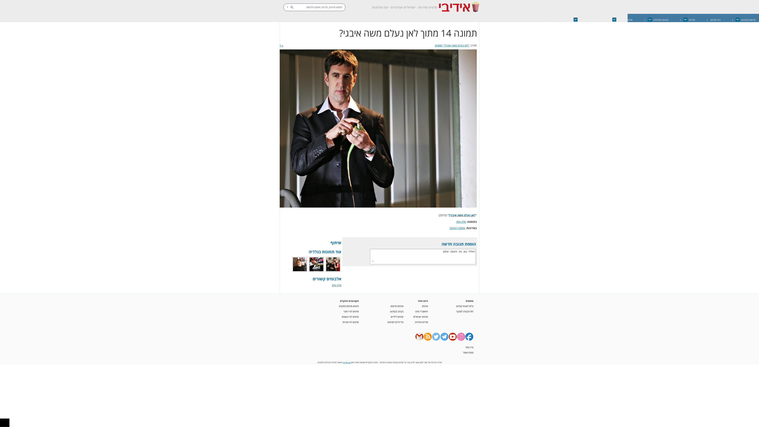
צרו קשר (469, 347)
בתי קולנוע (715, 20)
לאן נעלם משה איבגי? (462, 215)
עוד (535, 20)
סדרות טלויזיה (421, 322)
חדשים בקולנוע (748, 20)
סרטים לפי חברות (351, 322)
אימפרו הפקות (457, 228)
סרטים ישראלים (625, 20)
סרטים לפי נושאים (350, 316)
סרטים (425, 306)
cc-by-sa (346, 362)
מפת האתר (468, 352)
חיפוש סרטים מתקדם (349, 306)
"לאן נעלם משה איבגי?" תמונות (452, 45)
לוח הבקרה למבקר (464, 311)
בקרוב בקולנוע (396, 311)
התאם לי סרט (421, 311)
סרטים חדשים (397, 306)
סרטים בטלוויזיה (660, 20)
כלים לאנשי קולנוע (464, 306)
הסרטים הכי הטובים (588, 20)
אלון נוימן (461, 222)
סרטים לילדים (397, 316)
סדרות (692, 20)
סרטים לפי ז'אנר (351, 311)
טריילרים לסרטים (395, 322)
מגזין (556, 20)
